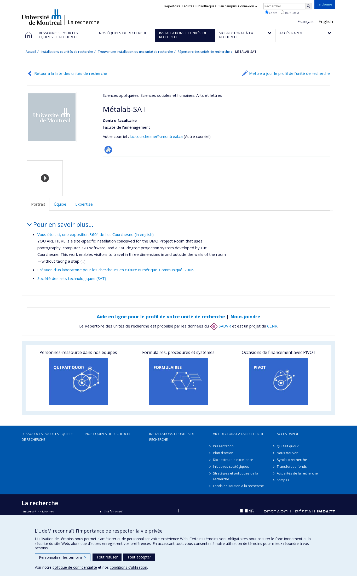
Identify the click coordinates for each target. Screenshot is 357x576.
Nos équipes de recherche (108, 433)
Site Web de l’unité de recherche (108, 150)
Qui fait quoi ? (287, 446)
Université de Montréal (42, 17)
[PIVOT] (278, 381)
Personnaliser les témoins (62, 557)
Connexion (246, 6)
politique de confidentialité (75, 567)
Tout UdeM (291, 13)
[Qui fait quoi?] (78, 381)
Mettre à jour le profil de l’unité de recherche (289, 73)
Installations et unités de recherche (67, 51)
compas (283, 480)
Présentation (223, 446)
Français (305, 21)
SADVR (224, 326)
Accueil (31, 51)
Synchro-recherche (292, 459)
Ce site (272, 13)
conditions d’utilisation (128, 567)
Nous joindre (245, 316)
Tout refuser (107, 557)
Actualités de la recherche (297, 473)
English (326, 21)
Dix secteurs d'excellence (233, 459)
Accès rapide (288, 433)
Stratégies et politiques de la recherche (235, 476)
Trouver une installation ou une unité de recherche (135, 51)
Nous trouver (287, 452)
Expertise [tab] (84, 204)
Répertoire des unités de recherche (204, 51)
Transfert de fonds (292, 466)
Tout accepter (139, 557)
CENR (272, 326)
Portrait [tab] (38, 204)
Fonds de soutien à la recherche (238, 485)
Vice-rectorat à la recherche (238, 433)
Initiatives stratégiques (231, 466)
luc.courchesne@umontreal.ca (156, 136)
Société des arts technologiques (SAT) (71, 278)
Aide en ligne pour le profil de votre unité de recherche (161, 316)
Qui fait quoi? (113, 512)
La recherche (84, 22)
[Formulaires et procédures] (178, 381)
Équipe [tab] (60, 204)
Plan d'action (223, 452)
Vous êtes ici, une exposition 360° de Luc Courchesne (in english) (95, 234)
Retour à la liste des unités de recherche (70, 73)
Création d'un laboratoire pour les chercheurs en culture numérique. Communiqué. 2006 (115, 269)
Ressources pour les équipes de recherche (47, 436)
